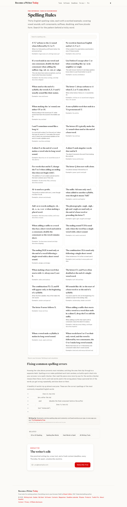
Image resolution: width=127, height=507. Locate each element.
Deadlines (74, 3)
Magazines (62, 497)
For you (81, 3)
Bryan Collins (67, 494)
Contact (21, 502)
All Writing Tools (85, 435)
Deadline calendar (72, 497)
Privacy (27, 502)
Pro (88, 3)
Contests (55, 497)
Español (20, 499)
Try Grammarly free (38, 420)
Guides (35, 497)
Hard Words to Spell (69, 435)
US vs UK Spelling (36, 435)
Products (88, 497)
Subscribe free (82, 465)
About (102, 497)
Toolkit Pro (95, 497)
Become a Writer (27, 3)
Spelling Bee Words (52, 435)
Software (67, 3)
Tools (60, 3)
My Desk (41, 497)
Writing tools (28, 497)
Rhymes (81, 497)
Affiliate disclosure (36, 502)
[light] (110, 3)
